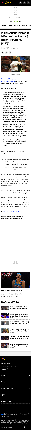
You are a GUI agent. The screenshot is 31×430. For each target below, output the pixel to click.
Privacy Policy (25, 413)
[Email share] (10, 52)
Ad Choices (18, 413)
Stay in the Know (5, 363)
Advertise (3, 411)
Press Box (13, 413)
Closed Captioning (15, 411)
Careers (8, 411)
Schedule (4, 25)
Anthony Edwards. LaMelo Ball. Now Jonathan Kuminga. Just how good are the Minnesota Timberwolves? (19, 307)
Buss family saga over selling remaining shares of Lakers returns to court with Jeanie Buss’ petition (19, 322)
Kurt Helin (12, 310)
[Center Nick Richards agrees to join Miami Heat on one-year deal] (5, 315)
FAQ (21, 411)
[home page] (6, 2)
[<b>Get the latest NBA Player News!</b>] (15, 280)
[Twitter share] (6, 52)
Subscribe (4, 369)
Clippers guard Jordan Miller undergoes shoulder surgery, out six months (19, 345)
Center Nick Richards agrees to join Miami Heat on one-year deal (19, 315)
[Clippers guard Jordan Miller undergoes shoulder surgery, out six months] (5, 345)
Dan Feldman (6, 47)
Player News (17, 25)
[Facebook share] (2, 52)
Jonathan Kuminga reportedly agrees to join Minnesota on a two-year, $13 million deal (19, 337)
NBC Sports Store (6, 413)
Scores (10, 25)
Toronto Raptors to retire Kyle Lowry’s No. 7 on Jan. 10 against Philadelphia (19, 330)
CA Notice (16, 414)
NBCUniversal (10, 416)
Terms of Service (23, 414)
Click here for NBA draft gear (11, 211)
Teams (23, 25)
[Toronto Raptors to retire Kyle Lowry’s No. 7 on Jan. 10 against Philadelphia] (5, 330)
